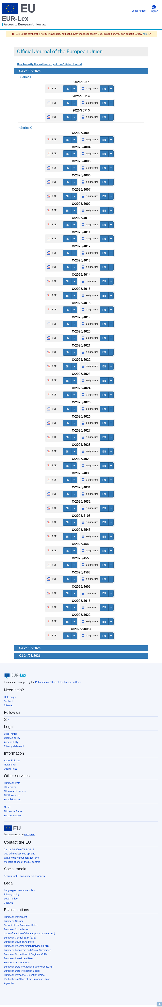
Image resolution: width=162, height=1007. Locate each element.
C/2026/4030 (81, 473)
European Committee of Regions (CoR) (25, 954)
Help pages (10, 697)
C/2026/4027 (81, 430)
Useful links (10, 768)
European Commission (16, 929)
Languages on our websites (19, 890)
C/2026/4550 (81, 558)
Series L (26, 77)
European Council (13, 921)
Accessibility (11, 742)
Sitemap (8, 705)
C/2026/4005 (81, 161)
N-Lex (7, 807)
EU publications (12, 799)
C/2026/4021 (81, 345)
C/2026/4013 (81, 260)
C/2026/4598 (81, 572)
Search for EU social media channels (24, 876)
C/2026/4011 (81, 232)
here (145, 33)
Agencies (9, 983)
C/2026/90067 (81, 629)
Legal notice (11, 733)
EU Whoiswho (11, 795)
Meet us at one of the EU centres (22, 861)
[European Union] (12, 828)
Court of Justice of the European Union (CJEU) (29, 933)
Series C (26, 128)
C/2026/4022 (81, 360)
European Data (12, 782)
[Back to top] (159, 1004)
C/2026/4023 (81, 374)
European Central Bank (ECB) (20, 937)
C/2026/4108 (81, 516)
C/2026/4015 (81, 289)
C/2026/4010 (81, 218)
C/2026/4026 (81, 416)
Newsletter (10, 764)
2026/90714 (81, 96)
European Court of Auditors (19, 941)
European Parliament (15, 916)
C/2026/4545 (81, 530)
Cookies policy (12, 737)
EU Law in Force (13, 811)
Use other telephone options (19, 853)
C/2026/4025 (81, 402)
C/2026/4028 (81, 445)
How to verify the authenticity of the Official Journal (49, 64)
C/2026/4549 (81, 544)
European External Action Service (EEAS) (26, 945)
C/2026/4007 (81, 189)
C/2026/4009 (81, 204)
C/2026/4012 (81, 246)
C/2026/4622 (81, 615)
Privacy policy (11, 894)
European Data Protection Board (22, 970)
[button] (154, 8)
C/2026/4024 (81, 388)
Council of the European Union (20, 925)
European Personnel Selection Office (24, 974)
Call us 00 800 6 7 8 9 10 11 (19, 849)
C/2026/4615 (81, 601)
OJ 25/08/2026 (29, 648)
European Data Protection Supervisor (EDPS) (29, 966)
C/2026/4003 (81, 133)
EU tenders (10, 787)
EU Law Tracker (13, 815)
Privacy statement (14, 746)
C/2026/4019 (81, 317)
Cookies (8, 902)
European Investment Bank (19, 958)
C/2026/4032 (81, 501)
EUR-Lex (15, 18)
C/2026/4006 (81, 175)
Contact (8, 701)
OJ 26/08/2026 (29, 71)
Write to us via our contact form (21, 857)
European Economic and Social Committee (27, 950)
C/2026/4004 (81, 147)
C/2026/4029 (81, 459)
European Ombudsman (16, 962)
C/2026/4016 (81, 303)
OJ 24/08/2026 (29, 656)
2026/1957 (81, 82)
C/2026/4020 (81, 331)
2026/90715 (81, 110)
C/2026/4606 (81, 586)
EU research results (15, 791)
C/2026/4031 (81, 487)
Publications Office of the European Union (58, 682)
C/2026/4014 (81, 274)
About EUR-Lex (12, 760)
